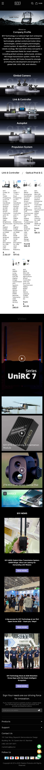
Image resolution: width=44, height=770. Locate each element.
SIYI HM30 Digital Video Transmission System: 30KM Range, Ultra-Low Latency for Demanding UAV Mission (22, 562)
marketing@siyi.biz (8, 747)
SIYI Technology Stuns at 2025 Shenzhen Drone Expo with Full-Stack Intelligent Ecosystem (22, 678)
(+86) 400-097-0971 (9, 744)
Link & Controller (10, 172)
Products (6, 721)
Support (6, 727)
